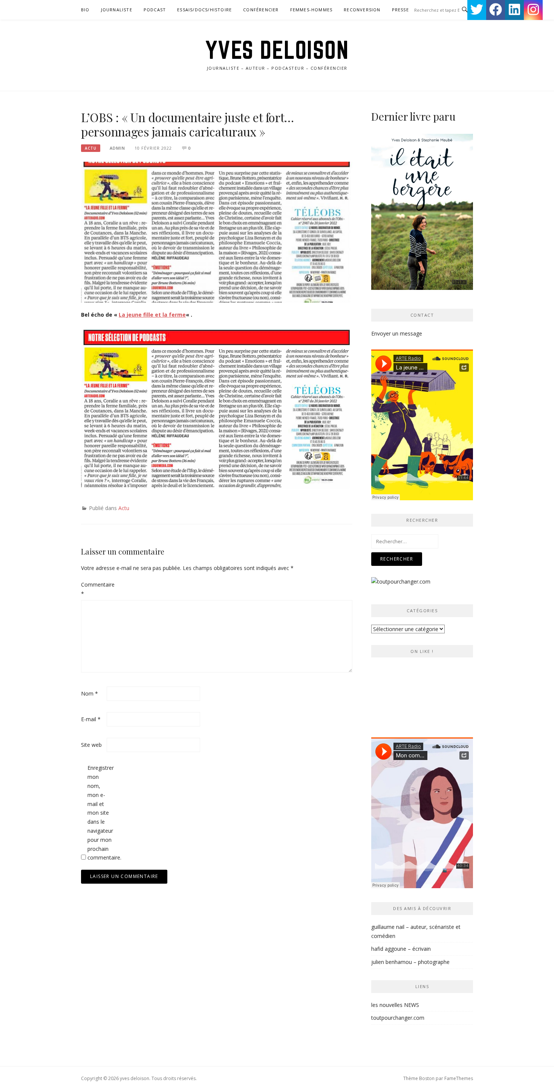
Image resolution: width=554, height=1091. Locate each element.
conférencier (261, 9)
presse (400, 9)
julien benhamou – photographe (410, 961)
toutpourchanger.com (397, 1017)
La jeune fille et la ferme (152, 314)
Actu (90, 148)
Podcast (155, 9)
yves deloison (277, 49)
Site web (91, 744)
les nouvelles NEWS (395, 1004)
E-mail (91, 719)
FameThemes (458, 1078)
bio (85, 9)
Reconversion (362, 9)
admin (117, 148)
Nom (89, 693)
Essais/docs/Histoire (204, 9)
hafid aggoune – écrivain (401, 948)
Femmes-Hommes (311, 9)
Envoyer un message (396, 333)
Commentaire (93, 589)
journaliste (116, 9)
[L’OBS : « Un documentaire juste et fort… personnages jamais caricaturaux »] (216, 231)
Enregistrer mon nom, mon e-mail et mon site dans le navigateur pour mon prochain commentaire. (99, 812)
